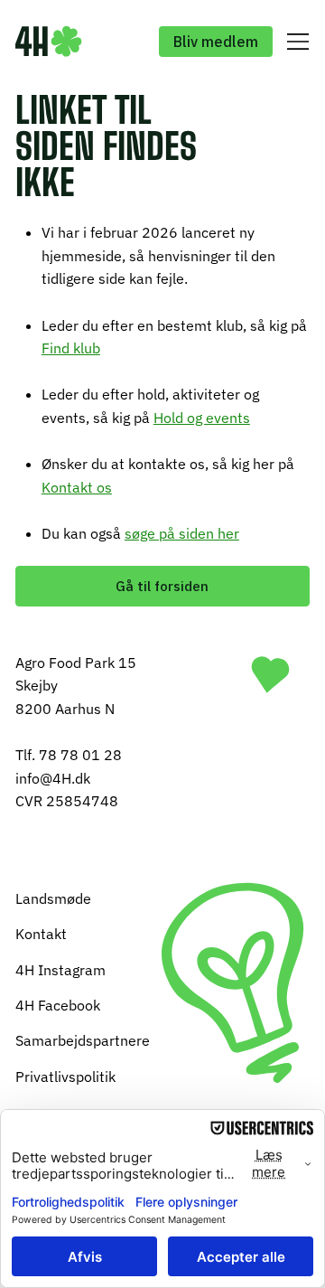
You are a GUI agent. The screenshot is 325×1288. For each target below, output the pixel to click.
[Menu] (296, 41)
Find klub (71, 348)
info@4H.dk (52, 778)
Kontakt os (77, 487)
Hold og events (201, 418)
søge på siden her (182, 533)
